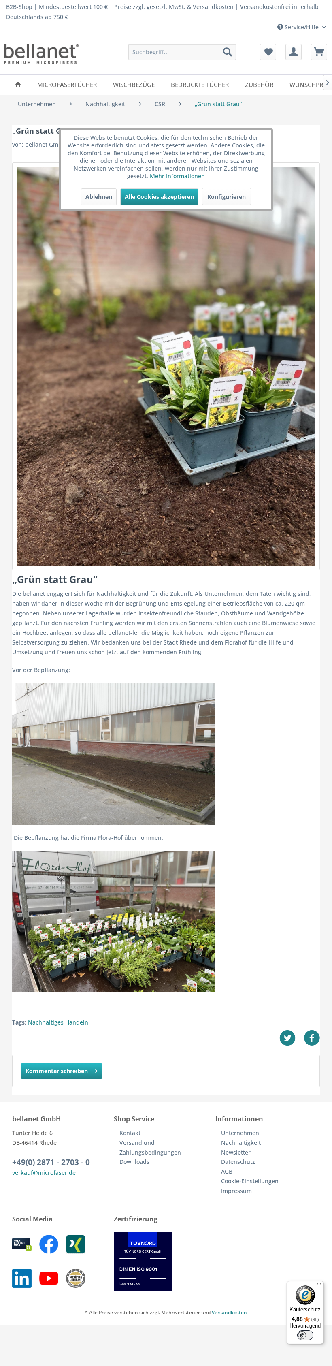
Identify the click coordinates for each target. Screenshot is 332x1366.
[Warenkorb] (319, 52)
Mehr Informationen (177, 176)
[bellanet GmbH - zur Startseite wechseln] (41, 54)
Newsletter (236, 1152)
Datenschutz (238, 1161)
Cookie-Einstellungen (250, 1181)
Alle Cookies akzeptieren (159, 197)
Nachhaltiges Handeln (58, 1022)
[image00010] (166, 366)
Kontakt (129, 1133)
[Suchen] (227, 52)
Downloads (134, 1161)
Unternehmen (240, 1133)
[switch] (305, 1335)
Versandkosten (229, 1312)
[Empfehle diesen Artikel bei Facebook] (312, 1038)
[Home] (18, 85)
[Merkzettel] (268, 52)
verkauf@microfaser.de (44, 1172)
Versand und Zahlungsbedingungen (150, 1147)
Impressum (236, 1191)
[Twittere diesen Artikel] (291, 1038)
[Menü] (319, 1286)
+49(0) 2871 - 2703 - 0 (51, 1162)
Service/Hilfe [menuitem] (301, 27)
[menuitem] (182, 52)
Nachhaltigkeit (241, 1142)
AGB (226, 1171)
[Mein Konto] (293, 52)
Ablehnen (98, 197)
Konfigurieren (226, 197)
